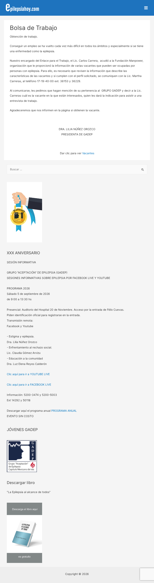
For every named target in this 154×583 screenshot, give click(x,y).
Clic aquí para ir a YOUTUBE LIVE (28, 374)
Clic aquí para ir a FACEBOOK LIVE (29, 384)
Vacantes (88, 153)
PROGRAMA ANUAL (64, 410)
